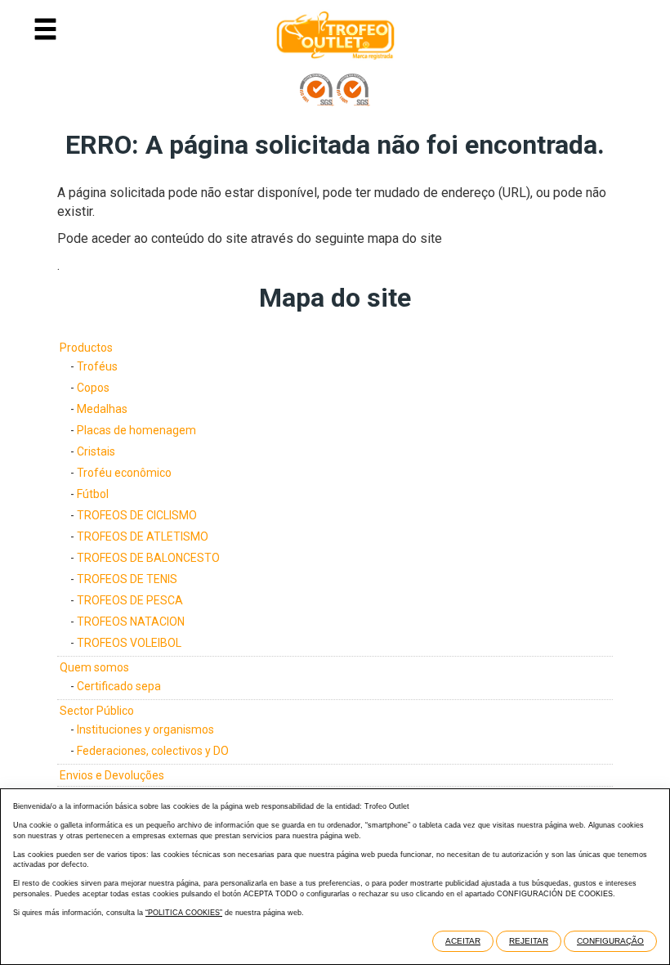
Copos (93, 387)
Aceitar (462, 940)
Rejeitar (528, 940)
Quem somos (94, 667)
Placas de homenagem (136, 430)
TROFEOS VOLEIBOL (129, 642)
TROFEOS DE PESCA (130, 600)
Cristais (96, 451)
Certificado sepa (119, 686)
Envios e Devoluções (112, 775)
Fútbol (93, 493)
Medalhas (102, 408)
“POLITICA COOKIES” (183, 913)
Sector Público (97, 710)
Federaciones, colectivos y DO (153, 750)
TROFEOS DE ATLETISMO (142, 536)
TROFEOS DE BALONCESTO (148, 557)
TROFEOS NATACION (131, 621)
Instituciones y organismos (145, 729)
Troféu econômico (124, 472)
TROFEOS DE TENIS (127, 579)
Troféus (97, 366)
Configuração (610, 940)
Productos (86, 347)
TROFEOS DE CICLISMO (137, 515)
